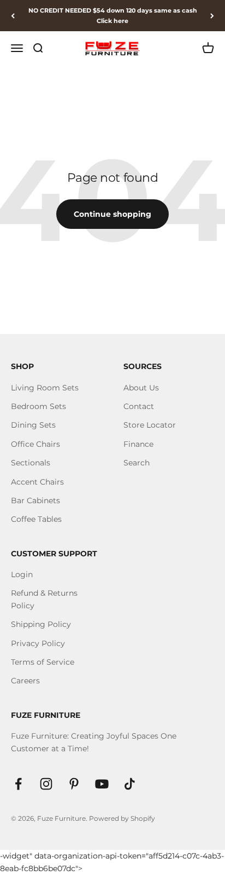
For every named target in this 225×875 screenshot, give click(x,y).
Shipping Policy (41, 624)
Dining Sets (33, 425)
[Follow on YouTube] (101, 783)
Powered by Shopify (122, 818)
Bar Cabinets (35, 500)
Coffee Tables (36, 519)
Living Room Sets (45, 388)
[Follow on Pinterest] (74, 783)
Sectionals (30, 463)
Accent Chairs (37, 482)
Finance (138, 444)
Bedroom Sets (38, 406)
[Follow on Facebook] (18, 783)
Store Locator (149, 425)
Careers (25, 681)
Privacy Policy (38, 643)
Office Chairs (35, 444)
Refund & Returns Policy (44, 599)
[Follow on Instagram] (46, 783)
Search (136, 463)
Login (22, 574)
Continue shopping (112, 214)
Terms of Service (42, 662)
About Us (141, 388)
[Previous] (13, 15)
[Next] (212, 15)
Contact (138, 406)
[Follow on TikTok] (129, 783)
